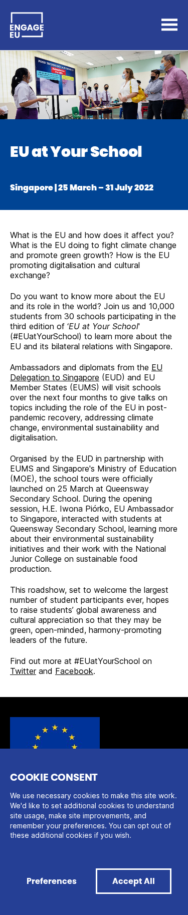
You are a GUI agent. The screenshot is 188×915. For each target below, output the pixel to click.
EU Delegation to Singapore (86, 372)
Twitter (23, 671)
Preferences (52, 881)
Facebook (74, 671)
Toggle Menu (169, 25)
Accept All (133, 881)
